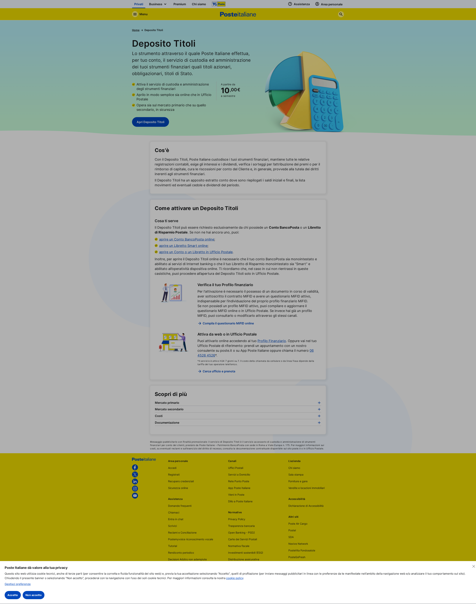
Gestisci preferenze (18, 584)
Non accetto (33, 595)
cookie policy (234, 578)
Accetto (12, 595)
